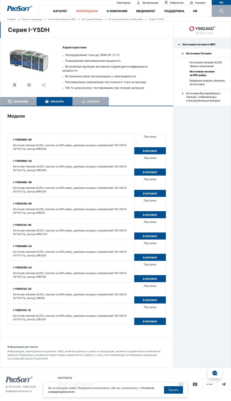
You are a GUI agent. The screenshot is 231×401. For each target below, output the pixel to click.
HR (195, 11)
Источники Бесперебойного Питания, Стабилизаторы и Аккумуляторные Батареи (203, 97)
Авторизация (150, 2)
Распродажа (87, 11)
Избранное (177, 2)
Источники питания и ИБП (62, 19)
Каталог (60, 11)
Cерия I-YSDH (156, 19)
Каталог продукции (32, 19)
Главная (11, 19)
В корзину (150, 150)
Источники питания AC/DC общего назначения (206, 64)
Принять (173, 389)
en (221, 2)
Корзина (200, 2)
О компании (117, 11)
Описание (20, 101)
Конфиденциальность (18, 391)
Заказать (57, 101)
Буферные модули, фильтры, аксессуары (207, 82)
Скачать (93, 101)
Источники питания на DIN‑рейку (125, 19)
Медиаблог (145, 11)
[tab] (18, 101)
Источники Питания (92, 19)
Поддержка (174, 11)
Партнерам (123, 2)
